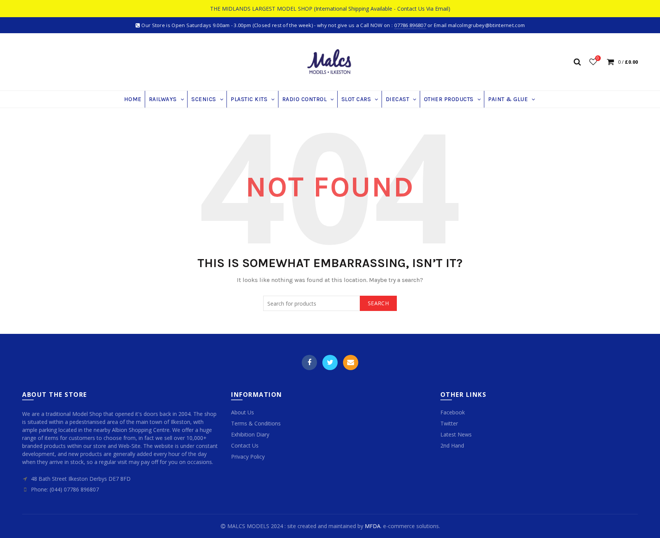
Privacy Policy (248, 456)
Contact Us (245, 445)
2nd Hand (452, 445)
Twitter (330, 362)
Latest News (456, 434)
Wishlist (598, 58)
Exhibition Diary (250, 434)
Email (350, 362)
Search (378, 303)
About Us (242, 412)
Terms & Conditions (256, 423)
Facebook (309, 362)
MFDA (372, 526)
